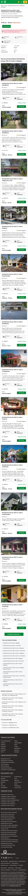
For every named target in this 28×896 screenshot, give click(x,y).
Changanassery (4, 780)
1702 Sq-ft (19, 525)
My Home (14, 870)
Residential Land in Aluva (6, 823)
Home (2, 5)
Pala (2, 784)
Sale (6, 5)
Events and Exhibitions (6, 870)
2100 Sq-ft (19, 337)
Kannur (2, 752)
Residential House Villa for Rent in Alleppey (13, 653)
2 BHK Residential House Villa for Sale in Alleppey (12, 664)
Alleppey (22, 5)
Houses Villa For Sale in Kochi (7, 814)
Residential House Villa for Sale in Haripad (12, 227)
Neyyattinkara (4, 787)
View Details (21, 106)
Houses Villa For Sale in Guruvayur (9, 832)
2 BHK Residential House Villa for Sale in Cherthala (12, 672)
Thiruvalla (3, 786)
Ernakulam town (18, 776)
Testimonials (18, 868)
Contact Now (6, 26)
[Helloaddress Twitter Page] (4, 858)
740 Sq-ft (19, 620)
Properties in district (9, 722)
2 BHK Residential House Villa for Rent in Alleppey (13, 680)
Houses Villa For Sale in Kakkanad (8, 821)
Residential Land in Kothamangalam (9, 830)
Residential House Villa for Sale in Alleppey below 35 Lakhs (13, 668)
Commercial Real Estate (6, 847)
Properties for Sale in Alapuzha (8, 803)
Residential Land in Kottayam (7, 816)
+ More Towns (17, 787)
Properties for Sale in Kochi (7, 794)
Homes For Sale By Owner (7, 819)
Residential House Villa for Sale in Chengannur (12, 370)
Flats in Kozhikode (5, 766)
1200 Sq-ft (19, 572)
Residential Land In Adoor (7, 843)
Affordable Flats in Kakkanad (7, 762)
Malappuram (17, 748)
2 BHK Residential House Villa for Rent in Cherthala (13, 684)
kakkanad (16, 780)
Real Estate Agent (5, 838)
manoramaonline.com (16, 890)
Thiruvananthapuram (6, 741)
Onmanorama (22, 861)
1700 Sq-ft (19, 480)
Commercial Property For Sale (8, 845)
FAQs (20, 893)
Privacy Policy (9, 893)
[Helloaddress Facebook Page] (1, 858)
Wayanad (16, 750)
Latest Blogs (11, 868)
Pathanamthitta (18, 742)
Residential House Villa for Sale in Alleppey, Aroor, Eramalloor (14, 702)
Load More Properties (13, 634)
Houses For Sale (4, 829)
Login (25, 2)
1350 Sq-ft (19, 290)
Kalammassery (17, 782)
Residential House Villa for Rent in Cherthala (14, 656)
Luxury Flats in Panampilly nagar (8, 769)
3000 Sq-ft (20, 194)
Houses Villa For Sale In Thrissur (8, 818)
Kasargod (16, 752)
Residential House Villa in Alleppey (11, 643)
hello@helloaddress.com (15, 885)
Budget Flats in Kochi (5, 758)
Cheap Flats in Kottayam (6, 768)
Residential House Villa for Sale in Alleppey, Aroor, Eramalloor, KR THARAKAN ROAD (14, 694)
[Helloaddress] (5, 2)
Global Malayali (13, 865)
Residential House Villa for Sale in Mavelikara (12, 84)
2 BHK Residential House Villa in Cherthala (13, 661)
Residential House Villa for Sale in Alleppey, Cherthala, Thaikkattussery (12, 714)
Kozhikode (3, 750)
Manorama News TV (5, 863)
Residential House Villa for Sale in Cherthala (12, 466)
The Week (20, 865)
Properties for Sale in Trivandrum (8, 796)
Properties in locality (10, 727)
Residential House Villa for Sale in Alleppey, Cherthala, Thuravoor (12, 698)
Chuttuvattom (15, 863)
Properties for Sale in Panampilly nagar (10, 800)
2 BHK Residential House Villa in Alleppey (13, 658)
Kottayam (3, 744)
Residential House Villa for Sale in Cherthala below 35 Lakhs (14, 676)
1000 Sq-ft (19, 242)
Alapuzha (3, 742)
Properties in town (9, 725)
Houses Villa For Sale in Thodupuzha (9, 841)
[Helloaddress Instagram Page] (6, 858)
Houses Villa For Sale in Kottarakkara (9, 836)
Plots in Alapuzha (5, 764)
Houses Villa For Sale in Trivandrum (9, 812)
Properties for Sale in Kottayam (8, 798)
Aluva (15, 778)
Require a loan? (16, 22)
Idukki (15, 744)
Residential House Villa (13, 5)
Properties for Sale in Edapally (8, 802)
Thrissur (16, 746)
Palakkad (3, 748)
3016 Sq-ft (19, 385)
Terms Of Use (16, 893)
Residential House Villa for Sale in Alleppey (13, 648)
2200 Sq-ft (19, 99)
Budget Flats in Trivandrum (7, 760)
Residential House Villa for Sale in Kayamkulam (12, 275)
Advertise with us (22, 870)
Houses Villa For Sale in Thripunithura (9, 825)
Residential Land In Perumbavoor (8, 834)
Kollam (16, 741)
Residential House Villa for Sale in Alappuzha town (12, 179)
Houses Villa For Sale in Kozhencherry (9, 839)
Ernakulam (3, 746)
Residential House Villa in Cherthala (12, 645)
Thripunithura (17, 786)
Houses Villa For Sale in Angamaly (9, 827)
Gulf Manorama (4, 865)
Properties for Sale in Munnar (7, 805)
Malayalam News (13, 861)
